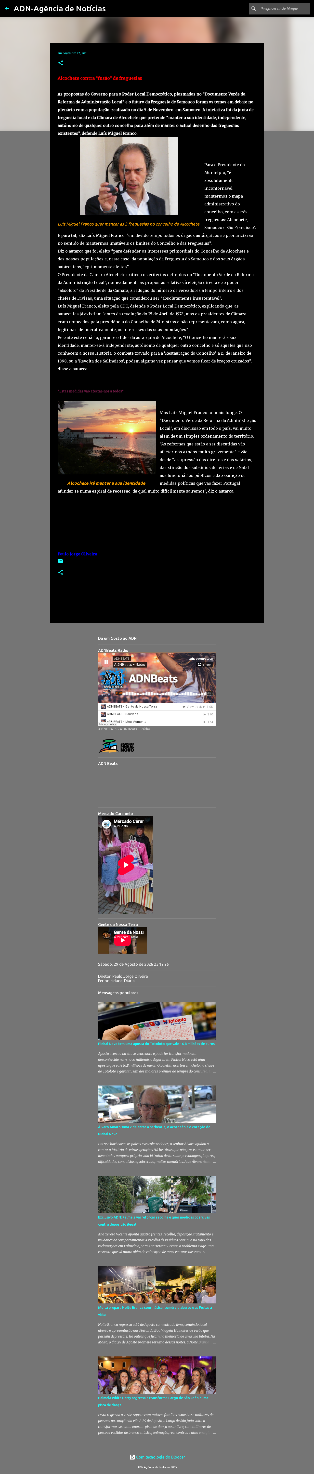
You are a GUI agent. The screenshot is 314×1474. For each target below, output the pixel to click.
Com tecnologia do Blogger (160, 1457)
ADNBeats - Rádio (135, 729)
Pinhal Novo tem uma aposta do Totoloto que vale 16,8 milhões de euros (156, 1044)
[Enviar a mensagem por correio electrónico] (61, 562)
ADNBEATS (108, 729)
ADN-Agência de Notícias (60, 8)
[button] (61, 63)
